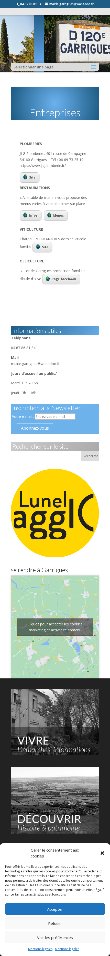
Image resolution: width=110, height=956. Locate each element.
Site (32, 177)
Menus (58, 215)
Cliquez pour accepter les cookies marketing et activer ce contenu (55, 627)
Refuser (55, 923)
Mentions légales (40, 949)
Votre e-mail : (23, 416)
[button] (102, 853)
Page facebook (64, 279)
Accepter (55, 909)
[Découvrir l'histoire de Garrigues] (55, 832)
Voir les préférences (55, 937)
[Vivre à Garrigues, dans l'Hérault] (55, 753)
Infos (33, 215)
